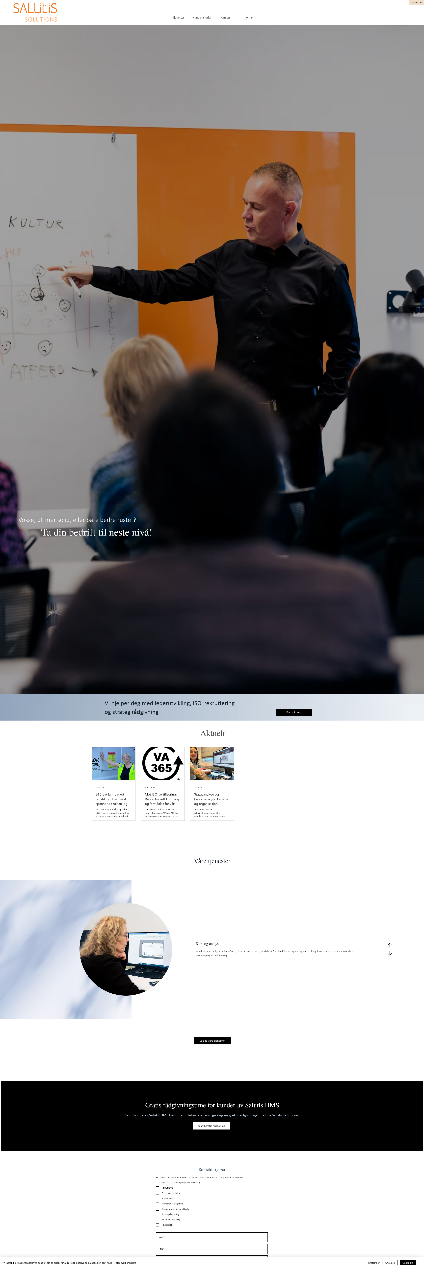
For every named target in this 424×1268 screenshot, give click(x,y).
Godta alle (407, 1262)
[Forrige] (389, 945)
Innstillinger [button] (374, 1262)
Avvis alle (390, 1262)
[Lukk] (420, 1262)
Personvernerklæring (125, 1262)
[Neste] (389, 953)
